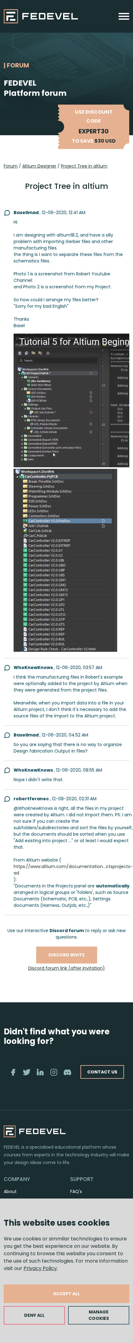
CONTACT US (102, 1072)
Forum (11, 166)
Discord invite (67, 955)
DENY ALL (34, 1315)
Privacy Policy (40, 1268)
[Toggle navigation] (123, 16)
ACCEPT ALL (66, 1294)
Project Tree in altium (84, 166)
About (10, 1191)
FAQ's (76, 1191)
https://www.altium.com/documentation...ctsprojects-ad (73, 869)
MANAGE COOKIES (98, 1315)
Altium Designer (39, 166)
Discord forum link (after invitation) (66, 968)
